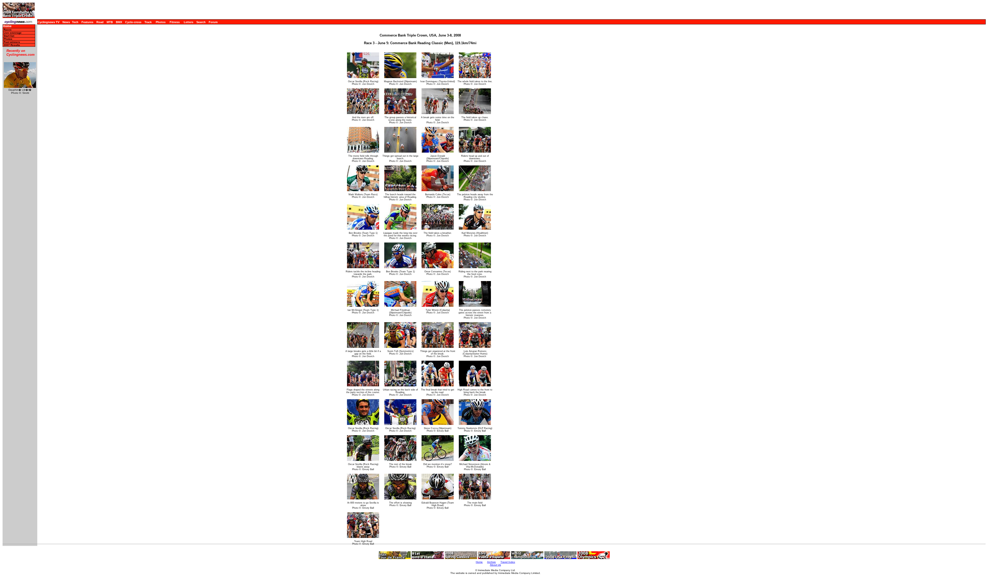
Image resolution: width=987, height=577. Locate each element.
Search (201, 22)
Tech (75, 22)
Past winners (12, 42)
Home (7, 26)
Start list (9, 35)
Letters (188, 22)
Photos (161, 22)
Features (87, 22)
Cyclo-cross (133, 22)
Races (8, 29)
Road (100, 22)
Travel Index (507, 562)
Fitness (175, 22)
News (66, 22)
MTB (110, 22)
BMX (119, 22)
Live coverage (13, 32)
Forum (213, 22)
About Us (495, 564)
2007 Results (12, 45)
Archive (491, 562)
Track (148, 22)
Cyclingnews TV (48, 22)
